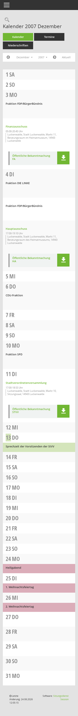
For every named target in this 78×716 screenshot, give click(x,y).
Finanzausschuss (16, 126)
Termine (49, 37)
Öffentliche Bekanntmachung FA (31, 157)
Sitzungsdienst (61, 697)
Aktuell (66, 57)
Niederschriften (18, 45)
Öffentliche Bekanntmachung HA (31, 260)
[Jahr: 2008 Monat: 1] (54, 57)
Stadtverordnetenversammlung (26, 383)
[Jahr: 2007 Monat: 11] (8, 57)
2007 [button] (41, 57)
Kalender (18, 37)
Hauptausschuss (16, 228)
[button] (63, 157)
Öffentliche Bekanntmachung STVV (31, 411)
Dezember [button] (23, 57)
